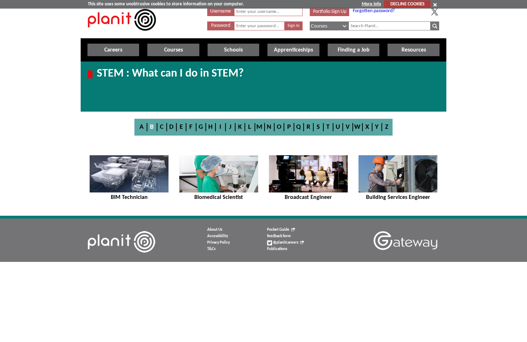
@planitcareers (285, 243)
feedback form (279, 236)
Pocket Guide (278, 230)
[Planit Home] (122, 35)
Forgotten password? (374, 11)
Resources (414, 50)
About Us (214, 230)
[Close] (435, 4)
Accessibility (217, 236)
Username (220, 11)
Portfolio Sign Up (329, 11)
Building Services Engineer (398, 197)
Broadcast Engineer (308, 197)
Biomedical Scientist (218, 197)
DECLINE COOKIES (407, 4)
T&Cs (211, 249)
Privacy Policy (218, 243)
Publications (277, 249)
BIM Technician (129, 197)
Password (220, 25)
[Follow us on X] (434, 11)
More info (371, 4)
